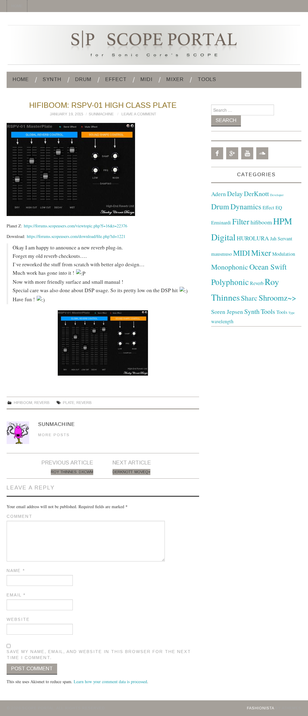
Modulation (283, 254)
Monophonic (229, 267)
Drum (83, 79)
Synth (52, 79)
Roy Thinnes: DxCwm (72, 472)
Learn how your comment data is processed (110, 681)
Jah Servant (281, 238)
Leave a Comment (139, 114)
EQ (279, 207)
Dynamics (245, 206)
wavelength (222, 321)
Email (16, 594)
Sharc (249, 298)
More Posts (54, 435)
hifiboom (23, 403)
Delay (235, 193)
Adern (218, 194)
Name (16, 570)
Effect (116, 79)
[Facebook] (217, 153)
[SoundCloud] (262, 153)
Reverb (42, 403)
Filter (240, 221)
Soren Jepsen (227, 312)
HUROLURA (253, 238)
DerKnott (256, 193)
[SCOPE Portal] (154, 44)
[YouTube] (247, 153)
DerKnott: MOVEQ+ (131, 472)
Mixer (175, 79)
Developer (277, 195)
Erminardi (221, 222)
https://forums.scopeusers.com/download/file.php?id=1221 (76, 236)
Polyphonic (230, 281)
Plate (68, 403)
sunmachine (101, 114)
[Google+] (232, 153)
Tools (207, 79)
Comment (19, 516)
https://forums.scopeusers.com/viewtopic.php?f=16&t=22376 (75, 226)
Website (18, 619)
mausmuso (221, 254)
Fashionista (260, 708)
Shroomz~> (277, 297)
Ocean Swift (268, 266)
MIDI (146, 79)
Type (291, 313)
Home (17, 6)
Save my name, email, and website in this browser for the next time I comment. (99, 654)
